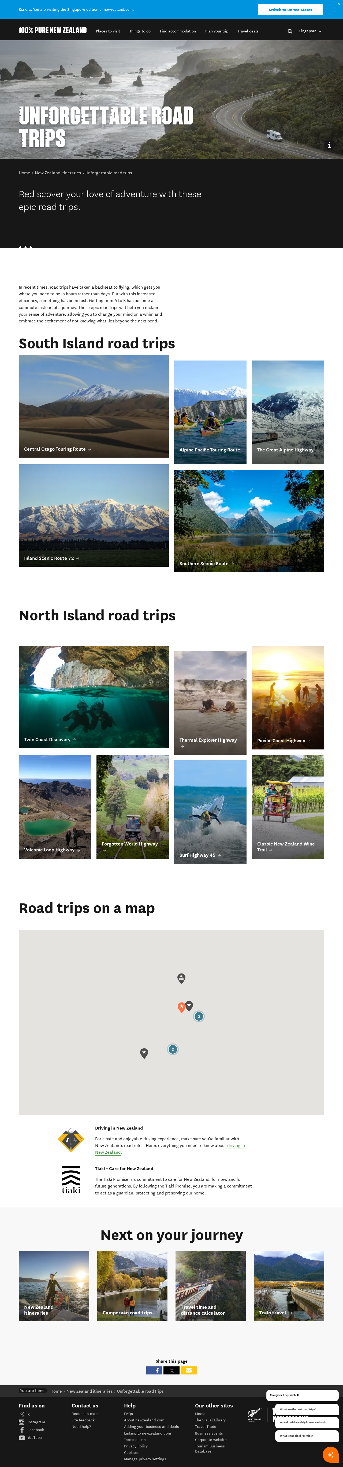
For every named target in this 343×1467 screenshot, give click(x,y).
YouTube (34, 1437)
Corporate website (211, 1439)
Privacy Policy (136, 1446)
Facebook (35, 1430)
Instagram (36, 1422)
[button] (108, 31)
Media (200, 1413)
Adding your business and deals (151, 1426)
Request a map (85, 1413)
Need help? (81, 1426)
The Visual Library (210, 1420)
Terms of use (135, 1439)
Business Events (209, 1433)
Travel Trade (205, 1426)
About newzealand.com (144, 1420)
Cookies (131, 1452)
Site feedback (83, 1420)
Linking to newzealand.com (147, 1433)
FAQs (128, 1413)
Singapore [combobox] (308, 31)
